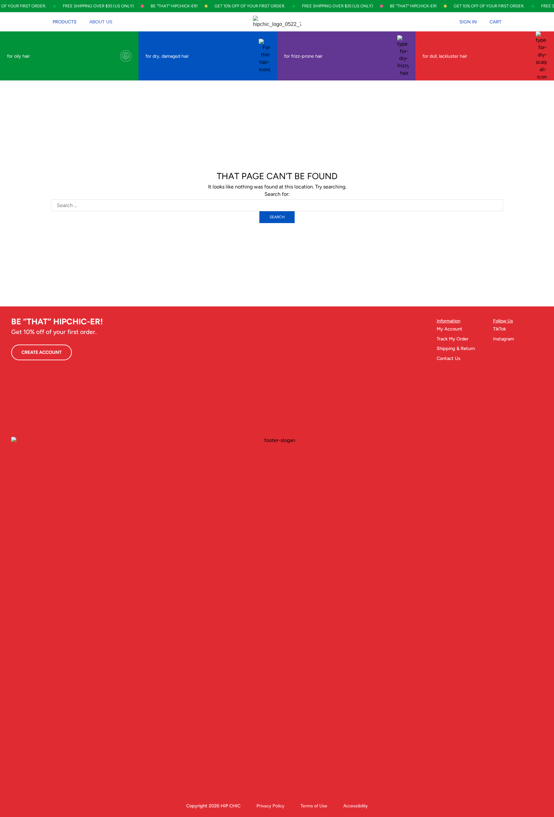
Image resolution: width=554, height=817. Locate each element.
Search (277, 217)
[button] (64, 21)
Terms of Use (313, 805)
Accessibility (355, 805)
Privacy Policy (270, 805)
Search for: (277, 194)
